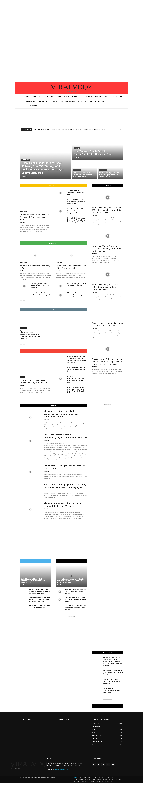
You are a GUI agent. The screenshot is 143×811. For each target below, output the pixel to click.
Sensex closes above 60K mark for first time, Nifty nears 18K (107, 324)
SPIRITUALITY (30, 101)
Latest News (25, 159)
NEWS (34, 96)
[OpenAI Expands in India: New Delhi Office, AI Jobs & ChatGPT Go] (60, 369)
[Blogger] (94, 764)
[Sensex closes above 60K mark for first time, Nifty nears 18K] (107, 313)
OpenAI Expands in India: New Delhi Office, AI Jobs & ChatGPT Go (77, 369)
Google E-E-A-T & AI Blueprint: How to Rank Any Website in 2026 (35, 381)
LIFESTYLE (75, 96)
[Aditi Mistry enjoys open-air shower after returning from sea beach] (24, 286)
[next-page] (24, 235)
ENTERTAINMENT (87, 96)
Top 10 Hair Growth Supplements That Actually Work (75, 192)
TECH (106, 96)
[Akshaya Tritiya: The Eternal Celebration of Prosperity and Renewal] (24, 295)
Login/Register (31, 106)
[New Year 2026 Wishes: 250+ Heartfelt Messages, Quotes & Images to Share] (60, 202)
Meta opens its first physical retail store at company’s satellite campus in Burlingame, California (62, 414)
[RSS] (113, 96)
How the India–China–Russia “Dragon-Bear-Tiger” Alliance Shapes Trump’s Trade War (76, 220)
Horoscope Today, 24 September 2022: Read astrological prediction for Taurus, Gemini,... (107, 210)
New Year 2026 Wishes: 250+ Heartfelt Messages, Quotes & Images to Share (76, 201)
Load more (107, 698)
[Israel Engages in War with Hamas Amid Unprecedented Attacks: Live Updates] (60, 600)
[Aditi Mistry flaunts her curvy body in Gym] (35, 255)
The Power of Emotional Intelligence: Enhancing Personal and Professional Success (76, 607)
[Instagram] (108, 764)
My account (99, 101)
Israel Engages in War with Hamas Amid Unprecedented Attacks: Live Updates (75, 599)
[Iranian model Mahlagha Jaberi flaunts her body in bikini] (30, 472)
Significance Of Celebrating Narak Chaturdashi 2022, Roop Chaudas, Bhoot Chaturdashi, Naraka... (107, 361)
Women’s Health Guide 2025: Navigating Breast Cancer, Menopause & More (76, 211)
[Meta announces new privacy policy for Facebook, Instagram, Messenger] (30, 509)
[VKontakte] (113, 764)
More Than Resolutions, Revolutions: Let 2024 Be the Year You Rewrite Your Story (75, 591)
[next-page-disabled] (24, 343)
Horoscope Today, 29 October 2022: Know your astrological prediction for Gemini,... (105, 287)
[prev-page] (21, 235)
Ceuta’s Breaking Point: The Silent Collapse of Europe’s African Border (34, 217)
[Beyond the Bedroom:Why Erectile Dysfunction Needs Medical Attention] (84, 169)
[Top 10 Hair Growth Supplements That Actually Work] (60, 193)
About (80, 101)
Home (28, 96)
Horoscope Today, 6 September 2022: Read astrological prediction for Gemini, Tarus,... (107, 248)
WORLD (66, 96)
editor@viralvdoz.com (61, 770)
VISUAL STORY (56, 96)
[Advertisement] (58, 13)
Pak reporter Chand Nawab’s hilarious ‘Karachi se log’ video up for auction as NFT (76, 295)
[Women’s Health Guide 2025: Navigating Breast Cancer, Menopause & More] (60, 211)
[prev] (117, 129)
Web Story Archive (68, 101)
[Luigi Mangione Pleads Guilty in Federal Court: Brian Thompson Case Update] (97, 147)
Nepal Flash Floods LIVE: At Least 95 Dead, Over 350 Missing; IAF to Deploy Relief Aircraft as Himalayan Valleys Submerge (30, 334)
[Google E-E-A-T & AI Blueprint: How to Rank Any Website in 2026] (35, 366)
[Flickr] (103, 764)
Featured (54, 101)
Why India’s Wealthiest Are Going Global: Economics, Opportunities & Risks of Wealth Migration (39, 591)
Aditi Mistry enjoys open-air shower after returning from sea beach (40, 285)
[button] (121, 97)
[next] (120, 129)
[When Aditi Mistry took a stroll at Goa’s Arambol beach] (60, 286)
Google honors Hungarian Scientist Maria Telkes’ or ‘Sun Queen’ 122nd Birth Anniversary (71, 580)
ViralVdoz (22, 222)
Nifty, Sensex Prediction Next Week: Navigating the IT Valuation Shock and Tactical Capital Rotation (39, 599)
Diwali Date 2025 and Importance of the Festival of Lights (71, 267)
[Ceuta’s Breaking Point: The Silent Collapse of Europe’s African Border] (110, 169)
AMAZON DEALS (43, 101)
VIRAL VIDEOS (44, 96)
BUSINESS (98, 96)
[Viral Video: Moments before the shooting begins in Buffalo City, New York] (30, 441)
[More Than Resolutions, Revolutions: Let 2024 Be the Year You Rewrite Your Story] (60, 592)
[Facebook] (98, 764)
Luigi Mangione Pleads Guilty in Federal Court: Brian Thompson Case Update (33, 580)
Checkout (89, 101)
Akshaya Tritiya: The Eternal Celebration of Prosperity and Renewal (40, 295)
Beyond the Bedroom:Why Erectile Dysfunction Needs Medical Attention (111, 681)
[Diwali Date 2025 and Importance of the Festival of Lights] (71, 255)
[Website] (116, 96)
